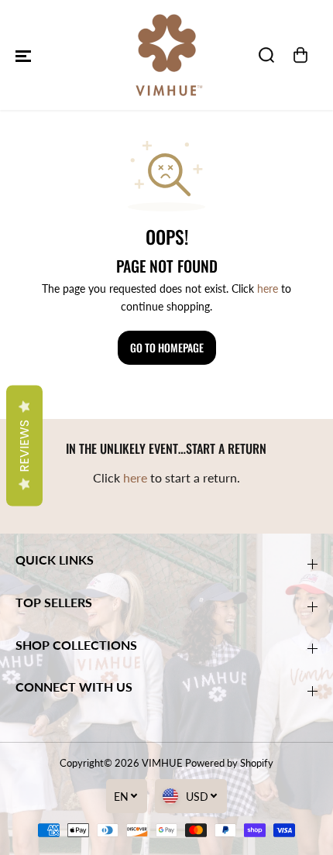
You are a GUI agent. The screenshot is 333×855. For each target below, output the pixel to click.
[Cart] (300, 55)
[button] (23, 55)
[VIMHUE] (166, 55)
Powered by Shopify (229, 763)
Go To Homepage (167, 347)
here (267, 288)
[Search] (266, 55)
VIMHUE (162, 763)
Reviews (24, 446)
